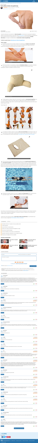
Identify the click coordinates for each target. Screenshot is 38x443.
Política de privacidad (31, 440)
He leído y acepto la (7, 265)
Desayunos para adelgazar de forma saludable (9, 234)
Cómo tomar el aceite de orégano (7, 230)
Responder (2, 283)
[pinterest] (10, 437)
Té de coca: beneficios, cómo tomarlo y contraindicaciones (11, 231)
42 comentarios (17, 7)
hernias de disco (21, 35)
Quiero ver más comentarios (19, 428)
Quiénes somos (13, 440)
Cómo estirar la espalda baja (13, 240)
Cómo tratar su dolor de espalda (13, 246)
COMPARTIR (33, 1)
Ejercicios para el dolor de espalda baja (18, 40)
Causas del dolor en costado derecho (7, 227)
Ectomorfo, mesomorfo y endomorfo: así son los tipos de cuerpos (12, 233)
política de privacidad (10, 265)
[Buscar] (36, 1)
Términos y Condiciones (25, 440)
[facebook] (2, 437)
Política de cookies (3, 442)
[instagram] (6, 437)
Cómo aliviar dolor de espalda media (32, 240)
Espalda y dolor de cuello (13, 3)
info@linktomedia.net (25, 270)
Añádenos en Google (34, 31)
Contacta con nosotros (19, 440)
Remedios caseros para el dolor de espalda (32, 246)
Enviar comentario (33, 266)
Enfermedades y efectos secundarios (5, 3)
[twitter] (4, 437)
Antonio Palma (6, 8)
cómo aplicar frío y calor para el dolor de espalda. (26, 134)
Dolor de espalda (19, 3)
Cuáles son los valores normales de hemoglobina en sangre (11, 228)
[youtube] (8, 437)
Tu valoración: (13, 263)
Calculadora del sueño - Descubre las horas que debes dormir (11, 224)
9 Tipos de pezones (5, 225)
